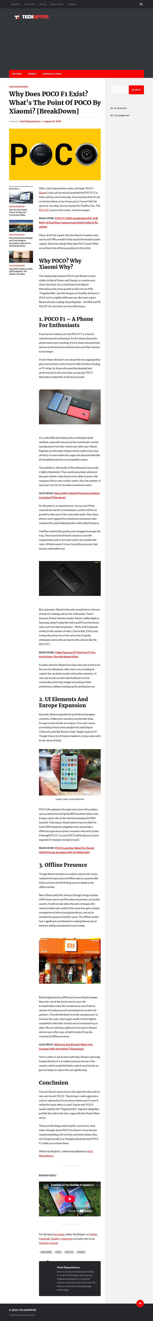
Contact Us (30, 4)
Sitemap (72, 4)
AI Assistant (120, 108)
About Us (15, 4)
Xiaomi (43, 192)
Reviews (17, 74)
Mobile (32, 74)
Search (136, 90)
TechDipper (27, 1310)
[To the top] (140, 1303)
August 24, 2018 (52, 121)
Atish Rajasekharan (30, 121)
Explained (46, 1252)
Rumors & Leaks (52, 74)
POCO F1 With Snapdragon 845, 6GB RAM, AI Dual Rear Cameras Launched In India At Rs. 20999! (68, 222)
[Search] (141, 4)
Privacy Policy (57, 4)
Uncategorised (18, 86)
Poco (58, 1252)
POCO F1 (44, 210)
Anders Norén (27, 1315)
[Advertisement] (76, 41)
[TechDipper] (76, 16)
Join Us (42, 4)
